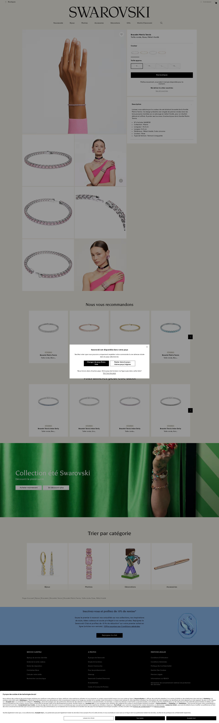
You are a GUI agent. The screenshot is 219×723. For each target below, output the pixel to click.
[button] (147, 347)
